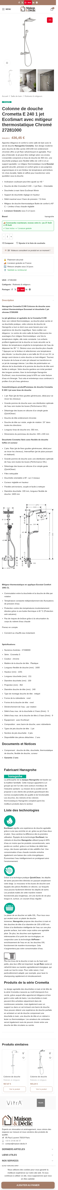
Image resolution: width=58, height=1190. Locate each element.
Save (29, 2)
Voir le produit (14, 1089)
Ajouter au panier (28, 1185)
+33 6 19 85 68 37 (13, 1141)
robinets (22, 798)
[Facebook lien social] (19, 2)
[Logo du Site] (28, 9)
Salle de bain (16, 96)
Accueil (5, 96)
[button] (23, 1053)
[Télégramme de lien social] (37, 2)
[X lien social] (22, 2)
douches (11, 798)
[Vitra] (14, 1103)
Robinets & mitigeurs (33, 96)
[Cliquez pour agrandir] (7, 63)
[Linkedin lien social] (33, 2)
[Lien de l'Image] (17, 1121)
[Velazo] (41, 1103)
